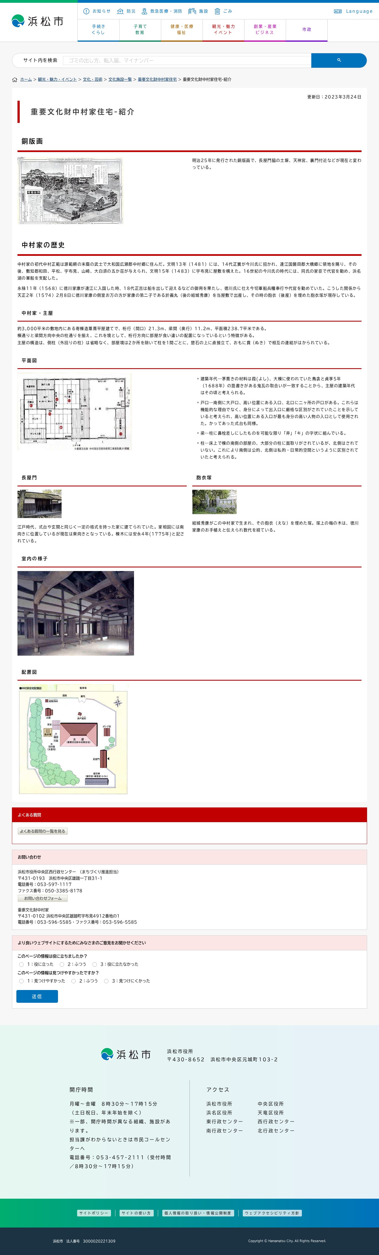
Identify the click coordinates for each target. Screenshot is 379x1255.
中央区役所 (271, 1104)
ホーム (26, 79)
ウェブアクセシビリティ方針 (272, 1213)
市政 (307, 29)
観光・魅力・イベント (57, 79)
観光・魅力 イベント (224, 29)
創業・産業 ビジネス (265, 29)
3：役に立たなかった (119, 964)
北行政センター (276, 1130)
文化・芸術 (92, 79)
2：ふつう (77, 964)
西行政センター (276, 1121)
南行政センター (225, 1130)
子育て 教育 (141, 29)
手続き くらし (99, 29)
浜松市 (39, 22)
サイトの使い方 (136, 1213)
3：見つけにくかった (131, 981)
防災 (131, 11)
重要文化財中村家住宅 (157, 79)
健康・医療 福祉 (182, 29)
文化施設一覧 (120, 79)
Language (359, 11)
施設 (203, 11)
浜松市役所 (219, 1104)
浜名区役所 (219, 1112)
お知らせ (102, 11)
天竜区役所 (271, 1112)
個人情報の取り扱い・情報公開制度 (198, 1213)
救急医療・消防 (166, 11)
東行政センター (225, 1121)
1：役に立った (40, 964)
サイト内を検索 (40, 60)
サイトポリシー (94, 1213)
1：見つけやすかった (46, 981)
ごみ (228, 11)
